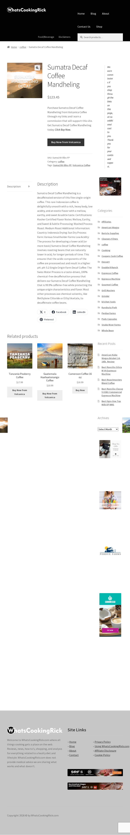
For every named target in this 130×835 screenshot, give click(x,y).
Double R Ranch (110, 267)
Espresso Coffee (110, 273)
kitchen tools (109, 301)
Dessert (106, 261)
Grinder (105, 296)
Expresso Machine (111, 278)
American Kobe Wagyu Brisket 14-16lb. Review (111, 358)
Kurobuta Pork (109, 307)
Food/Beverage (46, 36)
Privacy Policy (103, 742)
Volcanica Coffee (81, 165)
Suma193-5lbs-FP (62, 165)
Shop (99, 26)
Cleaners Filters (110, 238)
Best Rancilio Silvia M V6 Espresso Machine (112, 370)
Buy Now (80, 390)
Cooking (106, 250)
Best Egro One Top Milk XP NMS (111, 403)
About (105, 13)
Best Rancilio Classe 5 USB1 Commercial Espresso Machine (112, 392)
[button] (37, 68)
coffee (23, 47)
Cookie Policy (102, 755)
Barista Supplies (110, 233)
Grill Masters (108, 290)
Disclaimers (64, 36)
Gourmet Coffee (110, 284)
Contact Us (84, 26)
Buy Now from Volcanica (66, 142)
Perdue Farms (109, 313)
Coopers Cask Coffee (112, 256)
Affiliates (106, 221)
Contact (74, 755)
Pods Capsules (109, 319)
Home (81, 13)
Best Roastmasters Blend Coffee (112, 381)
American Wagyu (110, 227)
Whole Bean (108, 330)
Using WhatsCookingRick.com (112, 746)
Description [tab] (14, 186)
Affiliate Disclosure (105, 750)
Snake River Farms (111, 324)
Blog (93, 13)
